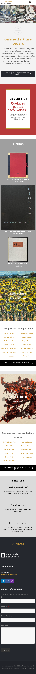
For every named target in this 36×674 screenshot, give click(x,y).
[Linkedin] (3, 581)
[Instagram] (12, 581)
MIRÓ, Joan (9, 446)
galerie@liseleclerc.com (9, 574)
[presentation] (4, 14)
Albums (18, 144)
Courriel (5, 606)
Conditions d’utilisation (27, 668)
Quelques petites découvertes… (18, 106)
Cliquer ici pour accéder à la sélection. (18, 117)
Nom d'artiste (6, 616)
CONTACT (18, 544)
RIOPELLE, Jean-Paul (9, 442)
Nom (3, 597)
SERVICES (18, 480)
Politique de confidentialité (10, 668)
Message (5, 625)
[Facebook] (7, 581)
